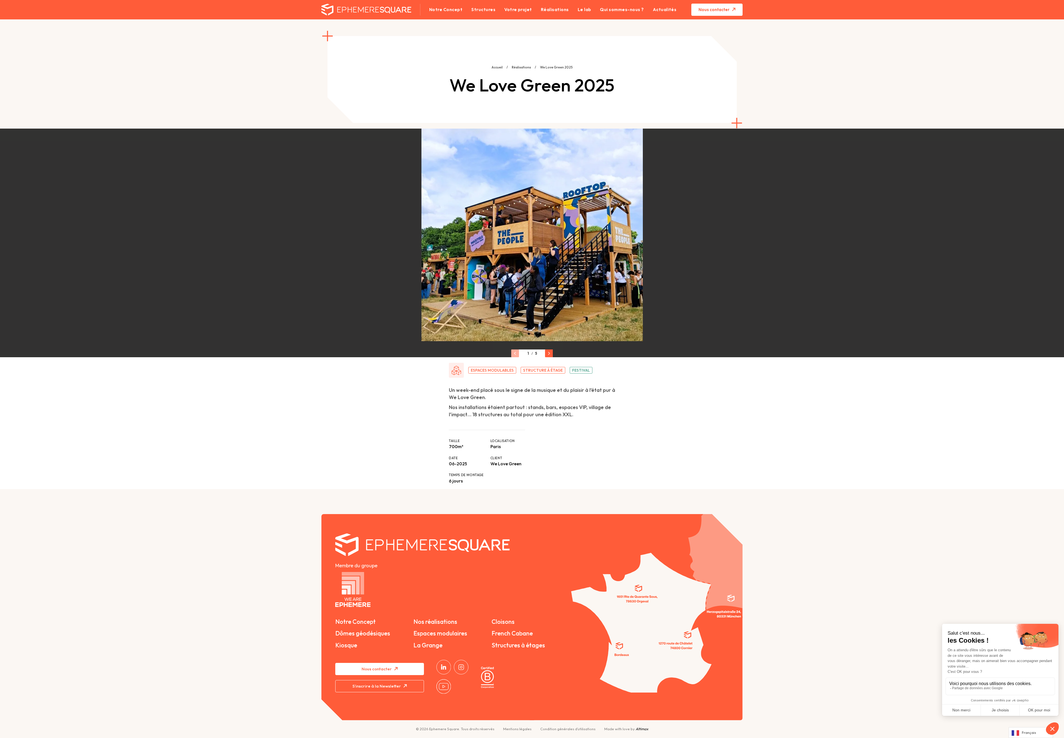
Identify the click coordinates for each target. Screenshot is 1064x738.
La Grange (428, 645)
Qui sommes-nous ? (622, 9)
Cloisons (503, 621)
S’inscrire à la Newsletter (376, 686)
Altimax (642, 729)
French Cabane (512, 633)
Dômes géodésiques (362, 633)
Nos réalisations (435, 621)
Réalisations (555, 9)
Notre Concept (445, 9)
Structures (483, 9)
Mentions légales (517, 729)
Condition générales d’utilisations (567, 729)
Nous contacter (714, 9)
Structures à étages (518, 645)
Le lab (584, 9)
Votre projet (518, 9)
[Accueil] (506, 677)
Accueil (497, 67)
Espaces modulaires (440, 633)
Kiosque (346, 645)
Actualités (665, 9)
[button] (515, 353)
